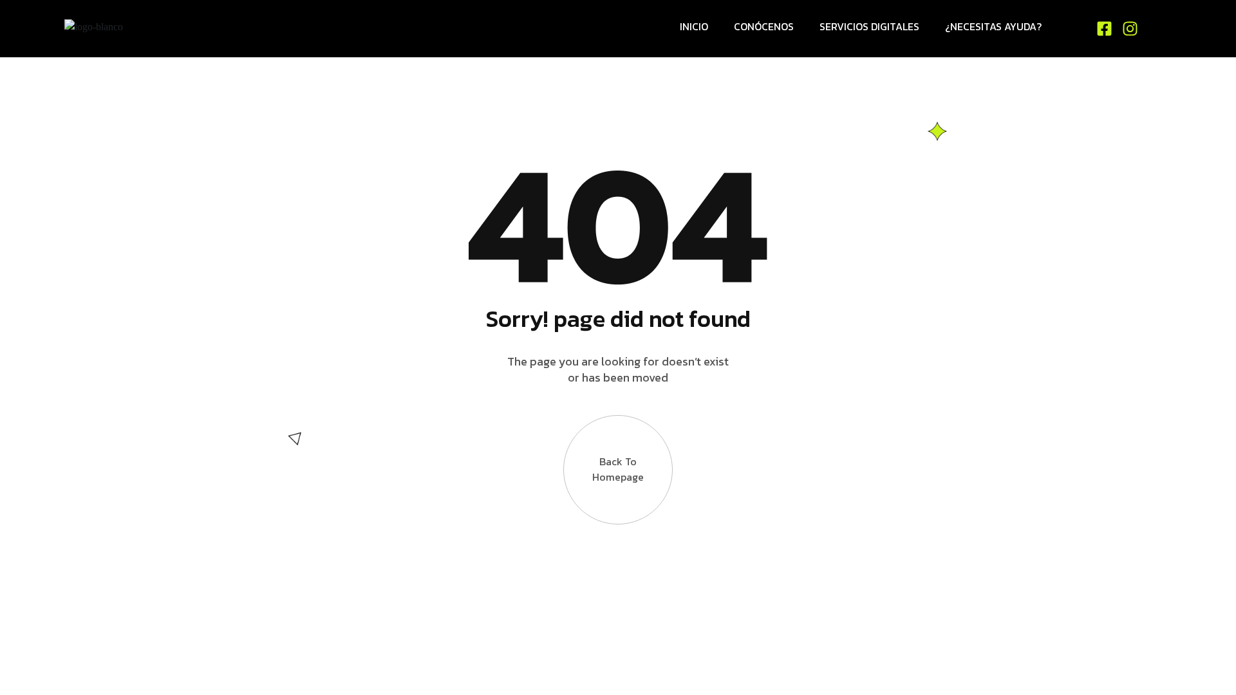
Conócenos (764, 26)
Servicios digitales (869, 26)
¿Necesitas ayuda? (993, 26)
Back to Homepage (618, 469)
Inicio (694, 26)
